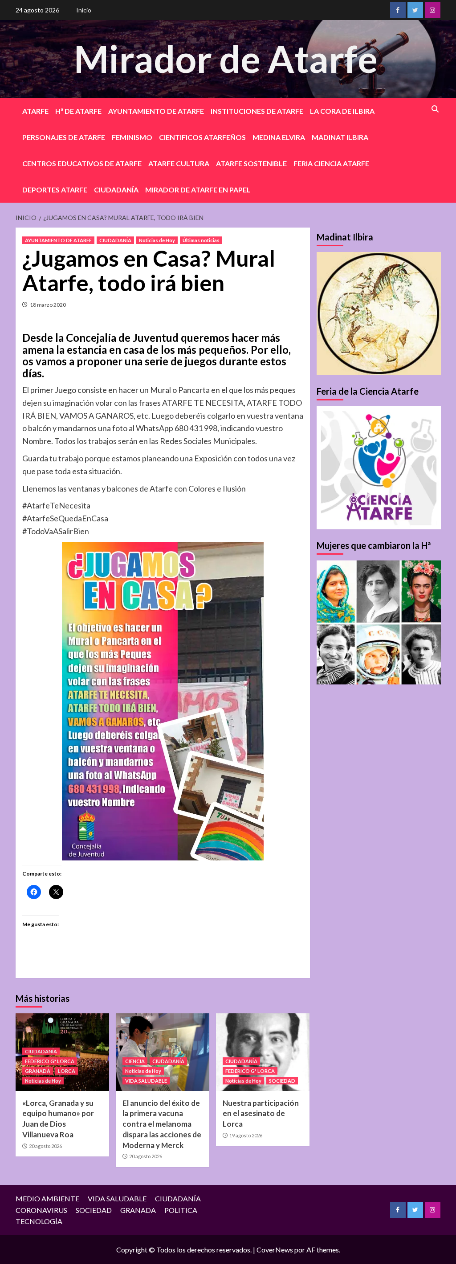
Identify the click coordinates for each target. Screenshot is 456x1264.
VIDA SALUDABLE (146, 1081)
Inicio (83, 10)
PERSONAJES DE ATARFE (63, 137)
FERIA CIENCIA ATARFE (331, 163)
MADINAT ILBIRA (340, 137)
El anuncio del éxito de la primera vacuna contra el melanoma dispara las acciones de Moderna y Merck (161, 1124)
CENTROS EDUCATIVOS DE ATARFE (82, 163)
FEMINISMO (132, 137)
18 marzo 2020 (48, 304)
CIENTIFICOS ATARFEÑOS (202, 137)
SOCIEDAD (282, 1081)
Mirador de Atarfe (226, 58)
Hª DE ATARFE (78, 111)
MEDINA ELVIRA (278, 137)
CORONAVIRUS (41, 1210)
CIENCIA (135, 1061)
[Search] (435, 109)
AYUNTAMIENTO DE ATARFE (156, 111)
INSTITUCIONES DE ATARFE (257, 111)
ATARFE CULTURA (178, 163)
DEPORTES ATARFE (54, 189)
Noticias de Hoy (157, 240)
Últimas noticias (201, 240)
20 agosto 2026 (45, 1146)
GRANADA (37, 1071)
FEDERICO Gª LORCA (49, 1061)
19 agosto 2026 (245, 1135)
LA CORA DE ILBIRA (342, 111)
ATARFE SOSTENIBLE (251, 163)
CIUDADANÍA (116, 189)
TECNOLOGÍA (39, 1221)
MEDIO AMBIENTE (47, 1198)
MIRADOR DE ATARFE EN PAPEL (198, 189)
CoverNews (274, 1249)
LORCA (66, 1071)
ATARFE (35, 111)
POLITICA (180, 1210)
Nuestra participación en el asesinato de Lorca (261, 1113)
